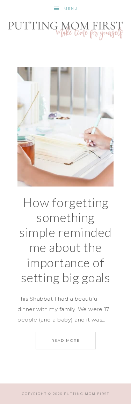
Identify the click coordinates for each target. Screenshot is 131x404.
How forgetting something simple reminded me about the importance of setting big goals (65, 240)
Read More (65, 340)
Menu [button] (71, 8)
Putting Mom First (66, 29)
